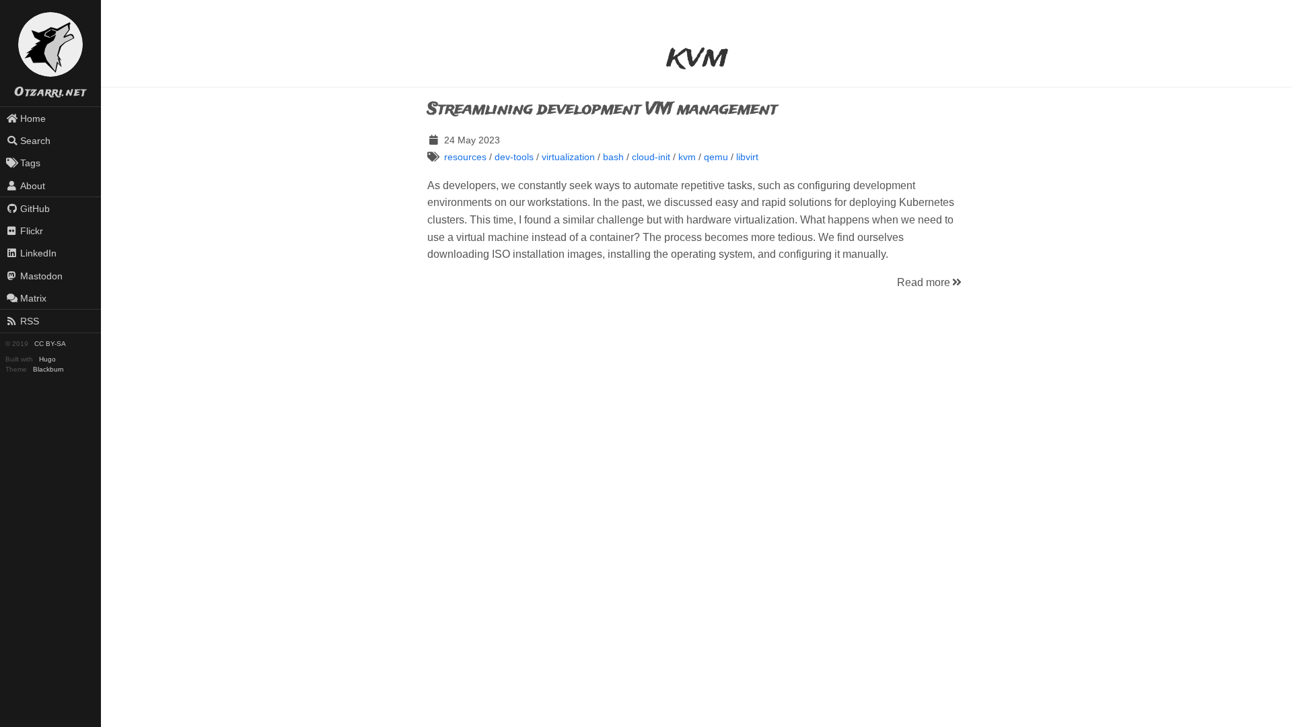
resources (465, 156)
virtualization (568, 156)
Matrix (33, 298)
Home (33, 118)
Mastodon (41, 276)
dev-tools (514, 156)
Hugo (47, 359)
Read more (923, 282)
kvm (687, 156)
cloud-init (651, 156)
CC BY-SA (50, 343)
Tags (30, 163)
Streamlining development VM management (602, 109)
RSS (29, 321)
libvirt (747, 156)
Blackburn (48, 369)
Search (35, 140)
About (32, 185)
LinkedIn (38, 253)
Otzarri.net (50, 92)
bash (613, 156)
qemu (716, 156)
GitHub (35, 208)
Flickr (31, 231)
